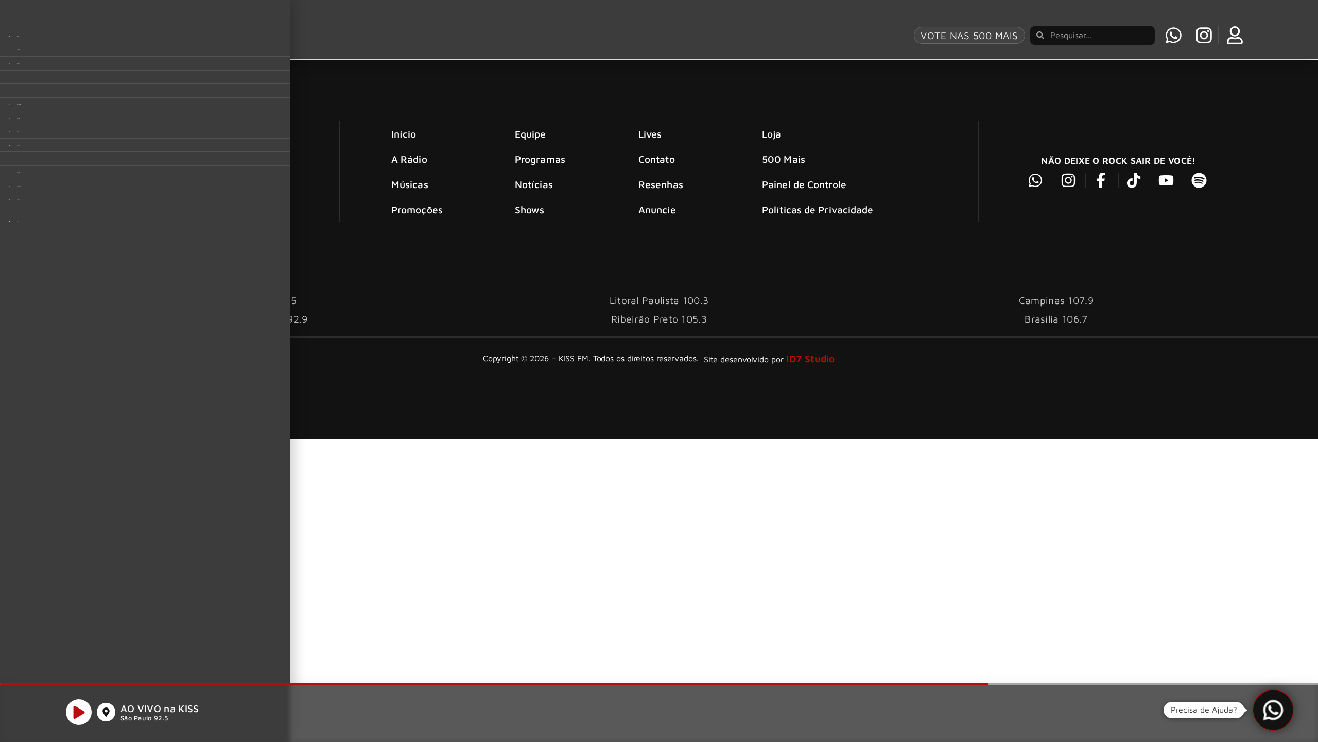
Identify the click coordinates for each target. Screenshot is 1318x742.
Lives (650, 134)
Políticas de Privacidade (817, 209)
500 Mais (783, 159)
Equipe (530, 134)
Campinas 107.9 (1056, 300)
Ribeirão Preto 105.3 (659, 319)
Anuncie (657, 209)
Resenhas (660, 184)
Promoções (417, 209)
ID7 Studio (810, 358)
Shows (530, 209)
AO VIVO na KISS (159, 708)
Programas (540, 159)
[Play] (79, 712)
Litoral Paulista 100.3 (659, 300)
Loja (771, 134)
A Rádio (409, 159)
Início (404, 134)
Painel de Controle (804, 184)
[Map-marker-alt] (106, 712)
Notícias (534, 184)
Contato (656, 159)
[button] (1273, 710)
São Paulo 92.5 (144, 718)
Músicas (409, 184)
